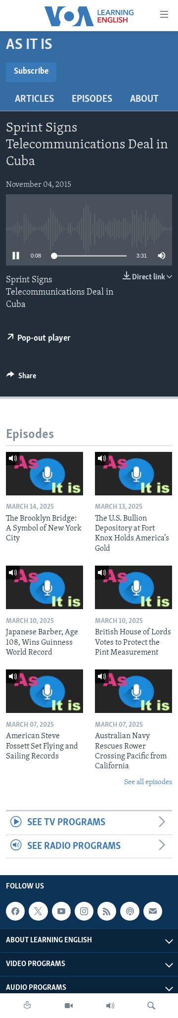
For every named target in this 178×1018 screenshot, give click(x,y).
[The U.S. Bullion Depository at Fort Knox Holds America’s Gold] (133, 473)
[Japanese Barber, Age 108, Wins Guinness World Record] (44, 587)
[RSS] (106, 911)
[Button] (21, 378)
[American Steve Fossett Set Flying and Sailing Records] (44, 691)
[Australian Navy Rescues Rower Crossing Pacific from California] (133, 691)
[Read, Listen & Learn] (27, 1005)
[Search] (151, 1005)
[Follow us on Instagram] (84, 911)
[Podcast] (129, 911)
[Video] (69, 1005)
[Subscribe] (152, 911)
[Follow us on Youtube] (61, 911)
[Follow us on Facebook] (15, 911)
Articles (34, 99)
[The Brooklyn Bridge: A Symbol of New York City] (44, 473)
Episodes (92, 99)
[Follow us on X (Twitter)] (38, 911)
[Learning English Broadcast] (110, 1005)
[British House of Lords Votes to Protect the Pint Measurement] (133, 587)
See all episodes (148, 782)
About (144, 99)
